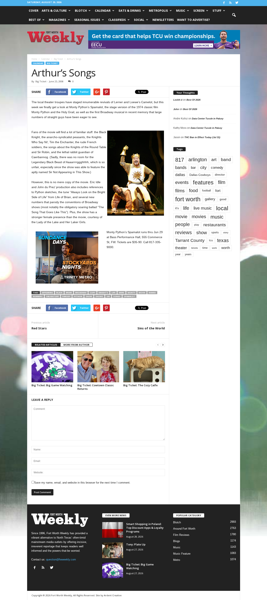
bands (180, 167)
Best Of (35, 20)
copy (92, 292)
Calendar (103, 10)
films (180, 190)
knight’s (103, 292)
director (220, 174)
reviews (183, 232)
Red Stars (39, 328)
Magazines (57, 20)
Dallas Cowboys (199, 174)
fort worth (187, 199)
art (214, 159)
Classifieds (117, 20)
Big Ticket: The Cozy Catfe (140, 385)
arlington (197, 159)
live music (203, 208)
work (214, 248)
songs (116, 296)
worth (225, 248)
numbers (38, 296)
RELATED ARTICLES (46, 344)
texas (223, 240)
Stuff (217, 10)
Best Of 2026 (193, 100)
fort (217, 191)
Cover (33, 10)
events (182, 182)
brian (69, 292)
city (203, 167)
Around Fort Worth (184, 528)
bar (193, 168)
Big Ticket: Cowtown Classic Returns (95, 387)
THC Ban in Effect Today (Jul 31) (202, 137)
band (226, 159)
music (216, 217)
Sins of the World (151, 328)
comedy (217, 167)
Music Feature (181, 553)
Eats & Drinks (130, 10)
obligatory (52, 296)
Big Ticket (52, 63)
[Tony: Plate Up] (112, 550)
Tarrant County (190, 240)
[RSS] (230, 3)
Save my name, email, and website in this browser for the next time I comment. (82, 482)
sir (108, 296)
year (177, 254)
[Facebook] (224, 3)
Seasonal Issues (87, 20)
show (89, 296)
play (196, 224)
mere (121, 292)
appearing (47, 292)
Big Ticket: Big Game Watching (51, 385)
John (176, 109)
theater (181, 248)
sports (215, 232)
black (59, 292)
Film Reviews (181, 534)
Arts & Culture (54, 10)
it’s (177, 208)
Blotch (81, 10)
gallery (210, 199)
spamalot (129, 296)
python (78, 296)
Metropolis (158, 10)
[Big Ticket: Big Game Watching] (52, 366)
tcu (211, 240)
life (113, 292)
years (188, 254)
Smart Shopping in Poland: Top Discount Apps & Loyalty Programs (145, 527)
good (223, 199)
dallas (180, 174)
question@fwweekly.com (61, 559)
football (206, 190)
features (203, 182)
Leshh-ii (177, 100)
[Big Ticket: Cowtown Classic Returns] (98, 366)
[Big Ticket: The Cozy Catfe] (144, 366)
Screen (198, 10)
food (193, 190)
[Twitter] (236, 3)
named (152, 292)
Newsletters (163, 20)
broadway (80, 292)
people (182, 224)
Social (139, 20)
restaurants (214, 224)
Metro (176, 559)
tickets (194, 248)
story (225, 232)
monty (131, 292)
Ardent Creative (113, 595)
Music (180, 10)
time (205, 247)
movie (142, 292)
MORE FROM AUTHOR (76, 344)
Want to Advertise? (193, 20)
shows (99, 296)
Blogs (176, 541)
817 (179, 160)
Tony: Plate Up (135, 544)
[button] (233, 15)
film (221, 182)
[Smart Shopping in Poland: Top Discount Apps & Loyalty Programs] (112, 530)
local (222, 208)
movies (199, 216)
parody (66, 296)
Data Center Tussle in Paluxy (207, 118)
